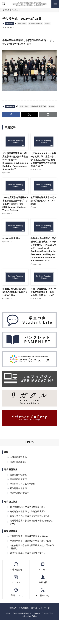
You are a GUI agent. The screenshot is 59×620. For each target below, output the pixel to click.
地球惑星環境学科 (35, 23)
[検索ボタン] (4, 4)
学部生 (47, 23)
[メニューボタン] (55, 4)
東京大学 (13, 608)
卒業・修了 (22, 23)
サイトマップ (44, 608)
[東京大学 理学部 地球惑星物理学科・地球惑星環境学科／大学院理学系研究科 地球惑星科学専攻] (29, 4)
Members (9, 23)
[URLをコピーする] (48, 114)
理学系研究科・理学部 (28, 608)
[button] (11, 114)
